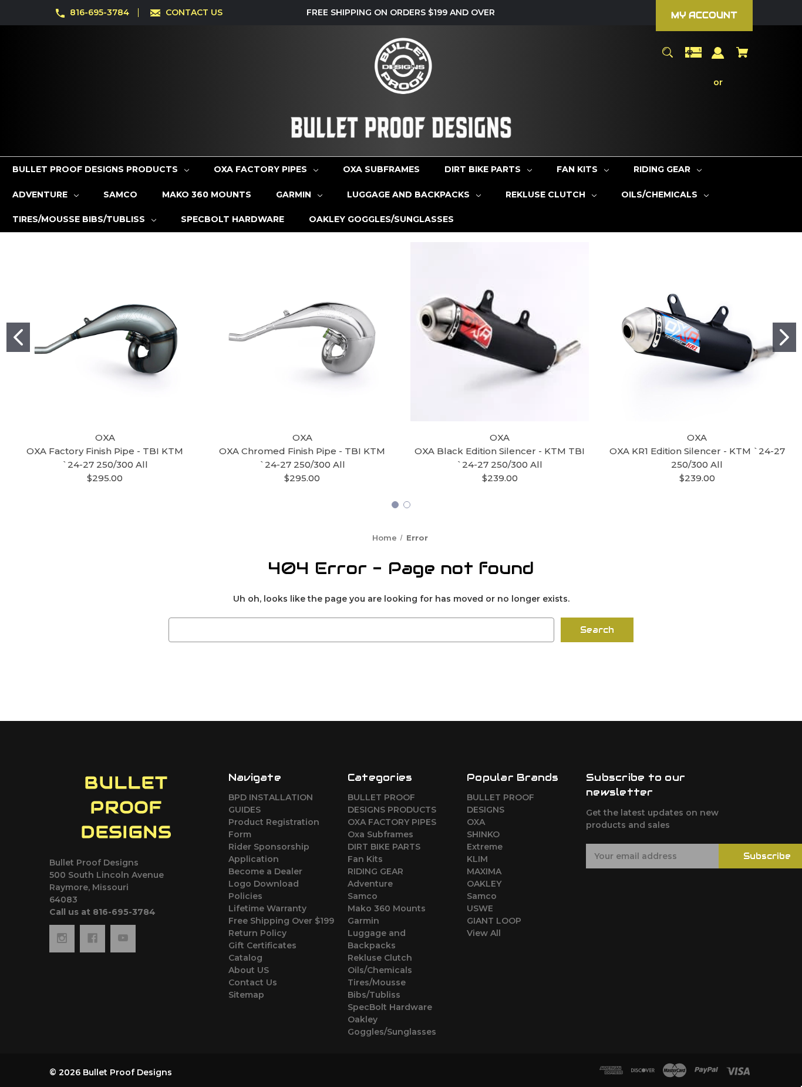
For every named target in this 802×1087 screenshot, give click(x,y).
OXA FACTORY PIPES (392, 822)
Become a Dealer (265, 871)
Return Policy (257, 933)
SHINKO (483, 834)
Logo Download (263, 883)
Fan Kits (365, 859)
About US (248, 970)
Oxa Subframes (380, 834)
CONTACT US (194, 12)
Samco (363, 896)
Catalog (245, 957)
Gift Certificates (262, 945)
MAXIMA (484, 871)
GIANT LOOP (494, 920)
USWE (480, 908)
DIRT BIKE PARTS (384, 846)
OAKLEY (484, 883)
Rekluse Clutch (380, 957)
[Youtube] (123, 938)
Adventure (370, 883)
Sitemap (246, 994)
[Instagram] (62, 938)
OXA (476, 822)
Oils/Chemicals (380, 970)
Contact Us (252, 982)
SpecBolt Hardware (390, 1007)
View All (484, 933)
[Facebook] (92, 938)
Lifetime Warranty (267, 908)
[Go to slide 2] (784, 337)
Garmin (363, 920)
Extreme (485, 846)
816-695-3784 (99, 12)
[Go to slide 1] (18, 337)
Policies (245, 896)
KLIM (477, 859)
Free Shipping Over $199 (281, 920)
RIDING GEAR (375, 871)
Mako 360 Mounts (387, 908)
